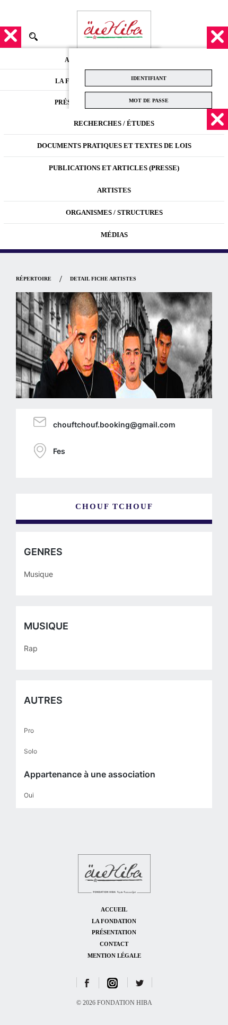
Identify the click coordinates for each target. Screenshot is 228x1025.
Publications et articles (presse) (114, 168)
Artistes (114, 190)
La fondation (114, 921)
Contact (114, 944)
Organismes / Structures (114, 212)
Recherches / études (114, 123)
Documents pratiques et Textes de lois (114, 146)
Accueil (114, 909)
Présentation (114, 932)
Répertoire (33, 279)
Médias (114, 235)
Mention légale (114, 955)
